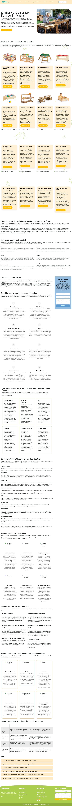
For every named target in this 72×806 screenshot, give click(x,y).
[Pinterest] (37, 800)
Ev (14, 1)
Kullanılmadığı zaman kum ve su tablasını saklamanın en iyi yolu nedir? (21, 778)
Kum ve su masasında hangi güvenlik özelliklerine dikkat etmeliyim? (20, 760)
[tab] (27, 760)
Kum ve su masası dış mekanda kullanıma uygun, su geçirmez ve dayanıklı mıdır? (23, 774)
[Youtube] (39, 800)
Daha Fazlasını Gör (7, 86)
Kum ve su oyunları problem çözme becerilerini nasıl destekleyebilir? (20, 771)
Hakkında (45, 1)
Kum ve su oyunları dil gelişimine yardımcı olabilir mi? (16, 767)
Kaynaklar (52, 1)
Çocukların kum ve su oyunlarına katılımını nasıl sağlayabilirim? (19, 764)
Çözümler (27, 1)
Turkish (63, 2)
